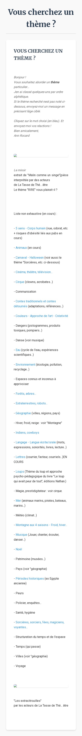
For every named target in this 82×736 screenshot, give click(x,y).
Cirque (20, 282)
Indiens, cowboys (27, 432)
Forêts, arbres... (26, 393)
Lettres (20, 457)
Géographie (23, 413)
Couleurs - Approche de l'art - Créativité (42, 316)
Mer (18, 500)
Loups (20, 471)
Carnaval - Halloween (30, 257)
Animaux (21, 248)
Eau (18, 350)
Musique (21, 534)
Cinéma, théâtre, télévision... (34, 272)
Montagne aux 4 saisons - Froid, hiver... (41, 525)
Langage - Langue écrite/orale (36, 442)
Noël (19, 549)
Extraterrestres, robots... (31, 403)
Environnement (25, 364)
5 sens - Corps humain (31, 228)
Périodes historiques (30, 578)
